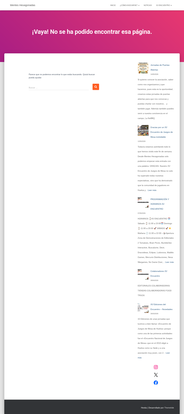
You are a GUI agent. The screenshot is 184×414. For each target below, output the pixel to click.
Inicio (113, 5)
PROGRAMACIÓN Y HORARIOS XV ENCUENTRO (160, 204)
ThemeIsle (169, 408)
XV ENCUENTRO (163, 5)
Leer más (152, 190)
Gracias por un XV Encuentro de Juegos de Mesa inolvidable (162, 132)
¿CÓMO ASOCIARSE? (129, 5)
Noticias (148, 5)
